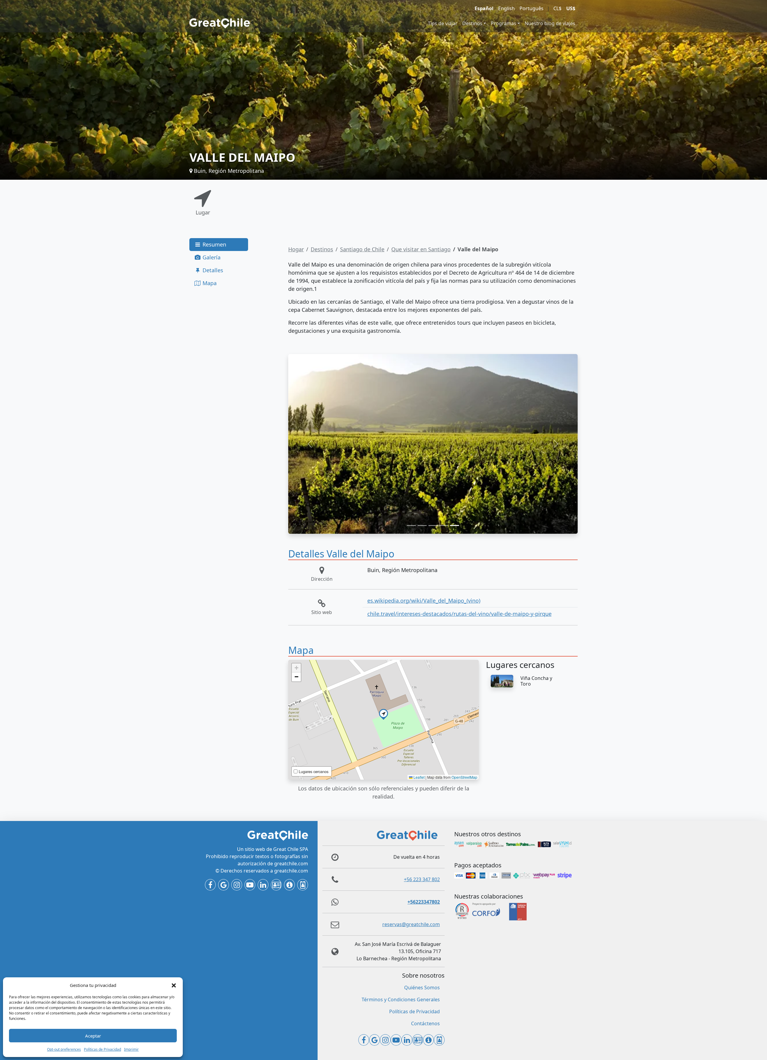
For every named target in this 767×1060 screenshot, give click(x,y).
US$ (570, 8)
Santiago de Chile (362, 249)
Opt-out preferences (64, 1049)
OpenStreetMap (464, 777)
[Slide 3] (432, 525)
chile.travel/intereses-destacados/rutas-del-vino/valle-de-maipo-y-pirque (459, 613)
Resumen (213, 244)
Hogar (296, 249)
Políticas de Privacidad (102, 1049)
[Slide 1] (411, 525)
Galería (211, 257)
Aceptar (93, 1036)
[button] (174, 985)
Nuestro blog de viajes (550, 23)
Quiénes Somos (422, 987)
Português (531, 8)
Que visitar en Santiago (421, 249)
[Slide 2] (422, 525)
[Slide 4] (443, 525)
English (506, 8)
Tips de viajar (443, 23)
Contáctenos (425, 1023)
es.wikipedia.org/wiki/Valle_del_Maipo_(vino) (423, 600)
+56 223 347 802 (422, 879)
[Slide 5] (454, 525)
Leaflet (419, 777)
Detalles (212, 270)
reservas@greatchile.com (411, 924)
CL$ (557, 8)
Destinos (472, 23)
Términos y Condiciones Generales (401, 999)
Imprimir (131, 1049)
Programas (503, 23)
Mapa (209, 283)
